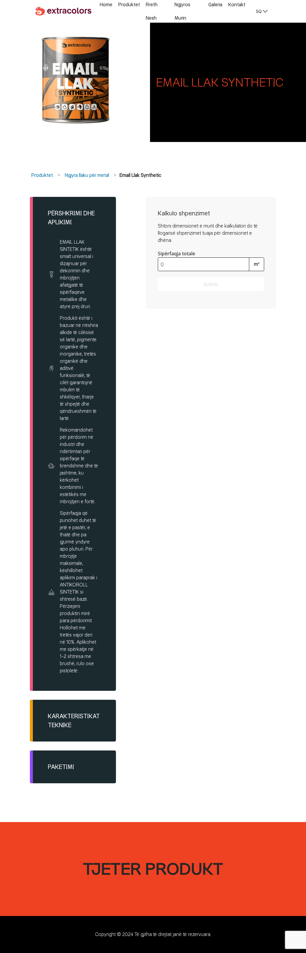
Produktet (42, 175)
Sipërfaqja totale (176, 253)
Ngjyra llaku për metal (87, 175)
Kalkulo (211, 284)
